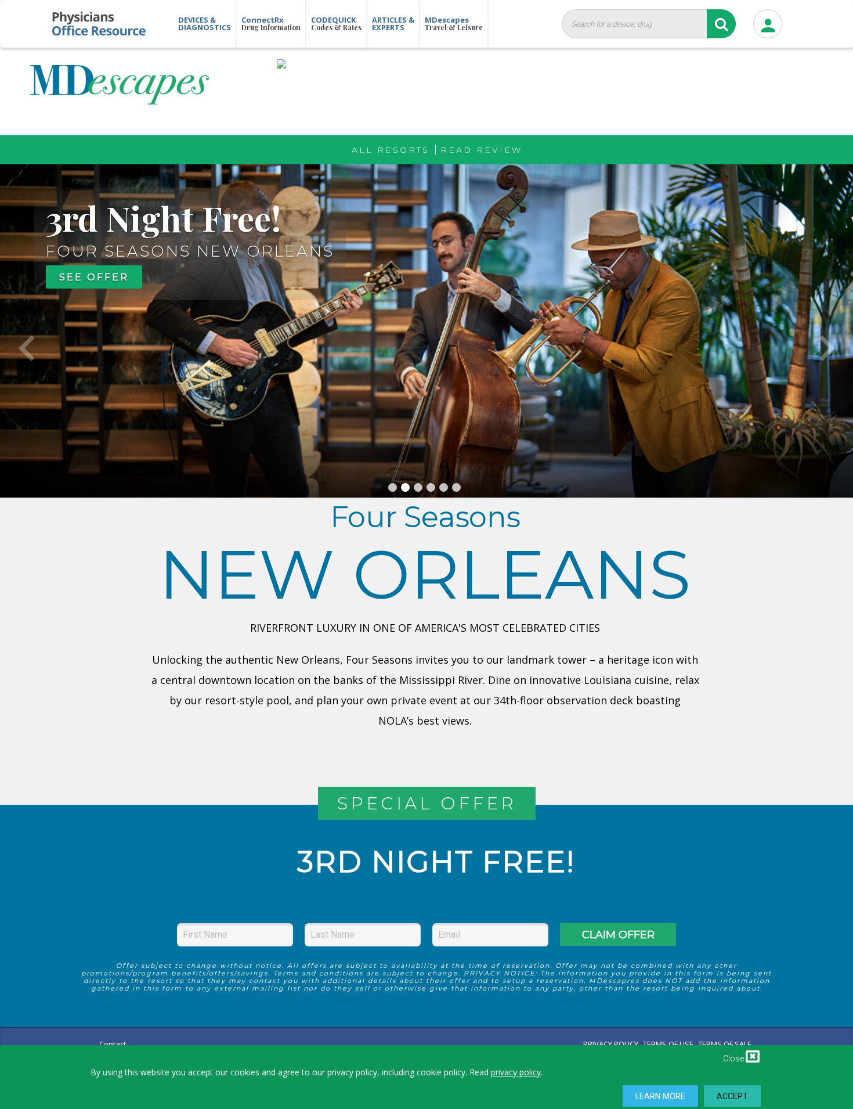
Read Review (481, 150)
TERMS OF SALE (724, 1044)
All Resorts (390, 150)
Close (734, 1058)
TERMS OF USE (668, 1044)
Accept (733, 1096)
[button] (26, 331)
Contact (112, 1044)
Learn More (660, 1096)
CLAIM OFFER (618, 934)
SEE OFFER (94, 277)
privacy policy (516, 1072)
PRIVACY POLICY (610, 1044)
